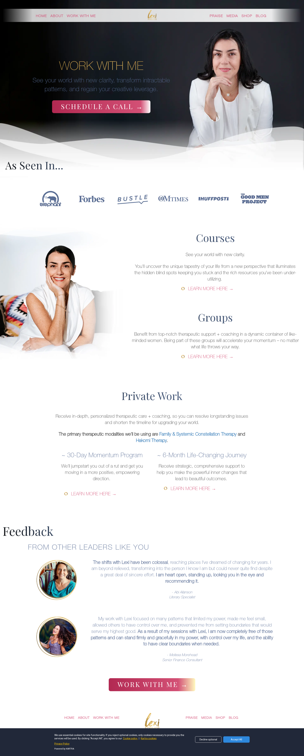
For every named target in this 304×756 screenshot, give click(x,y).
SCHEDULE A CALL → (102, 106)
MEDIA (232, 16)
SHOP (247, 16)
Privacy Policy (61, 743)
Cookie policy (130, 738)
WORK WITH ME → (153, 684)
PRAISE (216, 16)
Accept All (236, 739)
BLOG (261, 16)
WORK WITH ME (81, 16)
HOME (41, 16)
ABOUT (56, 16)
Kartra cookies (149, 738)
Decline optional (208, 739)
